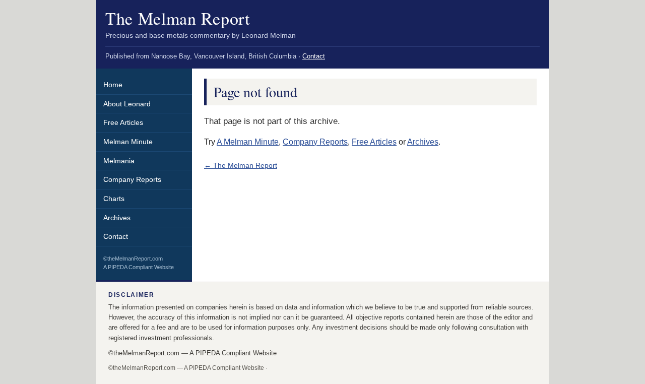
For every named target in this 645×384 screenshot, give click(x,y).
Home (112, 85)
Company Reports (132, 179)
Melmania (119, 161)
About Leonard (127, 104)
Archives (117, 218)
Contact (313, 56)
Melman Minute (128, 142)
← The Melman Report (240, 165)
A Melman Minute (248, 142)
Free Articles (123, 122)
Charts (113, 199)
